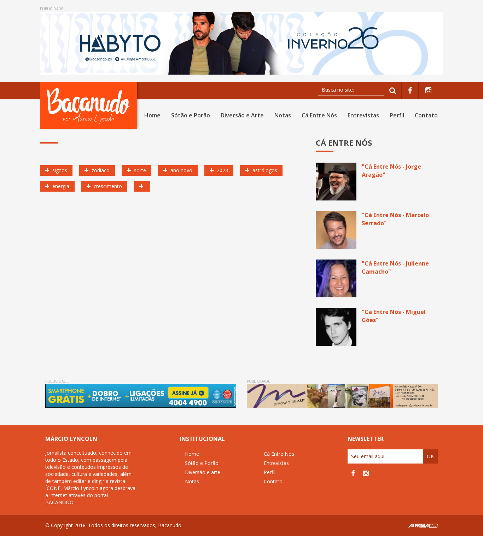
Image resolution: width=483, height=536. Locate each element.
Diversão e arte (202, 472)
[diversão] (142, 186)
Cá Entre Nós (319, 115)
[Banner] (241, 43)
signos (59, 170)
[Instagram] (428, 91)
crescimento (107, 186)
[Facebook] (410, 91)
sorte (139, 170)
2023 (221, 170)
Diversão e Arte (242, 115)
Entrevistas (363, 115)
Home (152, 115)
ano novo (180, 170)
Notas (282, 115)
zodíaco (100, 170)
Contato (426, 115)
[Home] (90, 105)
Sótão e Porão (190, 115)
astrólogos (264, 170)
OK (430, 456)
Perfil (397, 115)
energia (60, 186)
